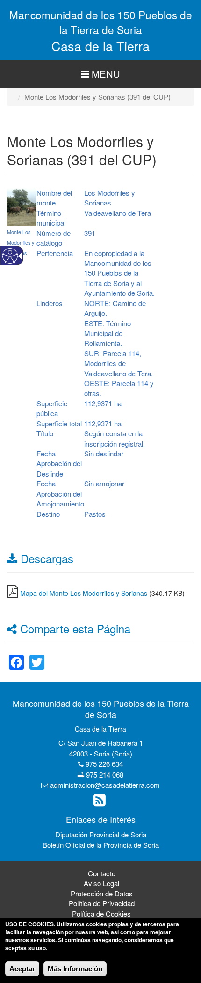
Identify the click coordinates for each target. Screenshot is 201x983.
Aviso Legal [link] (101, 883)
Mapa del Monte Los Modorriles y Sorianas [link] (83, 593)
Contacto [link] (101, 873)
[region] (100, 74)
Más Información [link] (75, 969)
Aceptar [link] (22, 969)
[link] (16, 656)
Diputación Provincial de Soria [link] (100, 834)
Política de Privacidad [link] (102, 903)
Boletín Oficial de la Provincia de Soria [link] (101, 845)
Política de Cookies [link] (101, 913)
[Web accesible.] (10, 255)
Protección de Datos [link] (102, 893)
